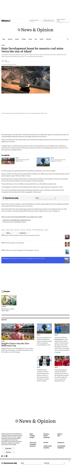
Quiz (36, 39)
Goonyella (28, 230)
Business (10, 39)
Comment (23, 233)
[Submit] (55, 198)
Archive (46, 442)
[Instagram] (4, 456)
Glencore (22, 230)
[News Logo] (35, 30)
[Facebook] (2, 456)
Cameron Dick (9, 230)
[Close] (69, 461)
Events (30, 39)
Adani (3, 230)
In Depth (24, 39)
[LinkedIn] (6, 456)
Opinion (17, 39)
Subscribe (48, 39)
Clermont (16, 230)
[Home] (8, 21)
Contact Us (60, 442)
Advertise (32, 446)
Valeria (46, 230)
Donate (41, 39)
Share (8, 233)
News (3, 39)
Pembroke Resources (38, 230)
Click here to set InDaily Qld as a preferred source (17, 220)
